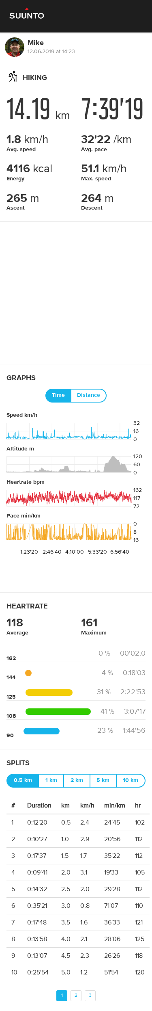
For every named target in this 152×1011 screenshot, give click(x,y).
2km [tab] (77, 780)
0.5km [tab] (23, 780)
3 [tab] (90, 995)
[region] (76, 293)
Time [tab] (58, 395)
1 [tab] (62, 995)
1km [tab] (51, 780)
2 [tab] (76, 995)
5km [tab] (102, 780)
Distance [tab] (88, 395)
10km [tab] (130, 780)
